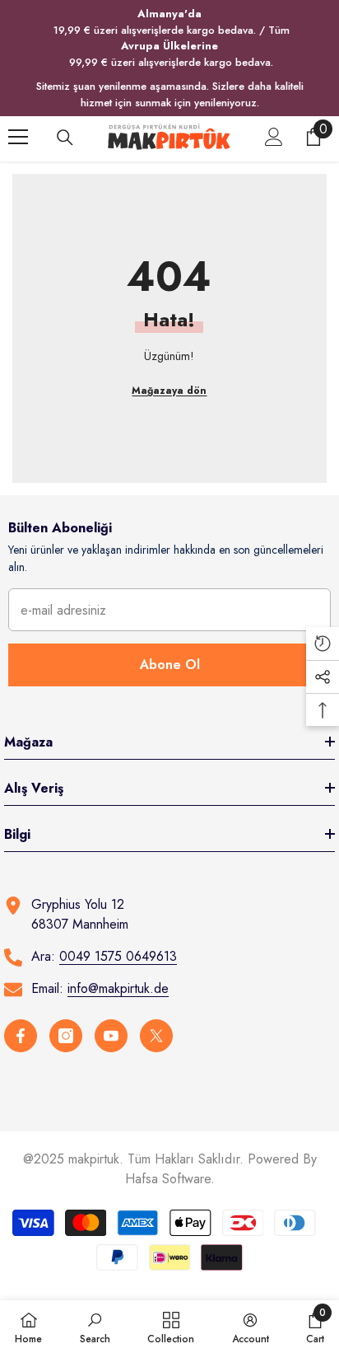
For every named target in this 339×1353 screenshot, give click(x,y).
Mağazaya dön (169, 390)
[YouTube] (111, 1035)
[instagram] (65, 1035)
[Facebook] (20, 1035)
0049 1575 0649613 (118, 956)
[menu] (18, 137)
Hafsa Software (168, 1178)
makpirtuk (93, 1158)
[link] (95, 1327)
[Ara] (65, 137)
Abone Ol (170, 664)
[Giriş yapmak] (274, 137)
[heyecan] (156, 1035)
